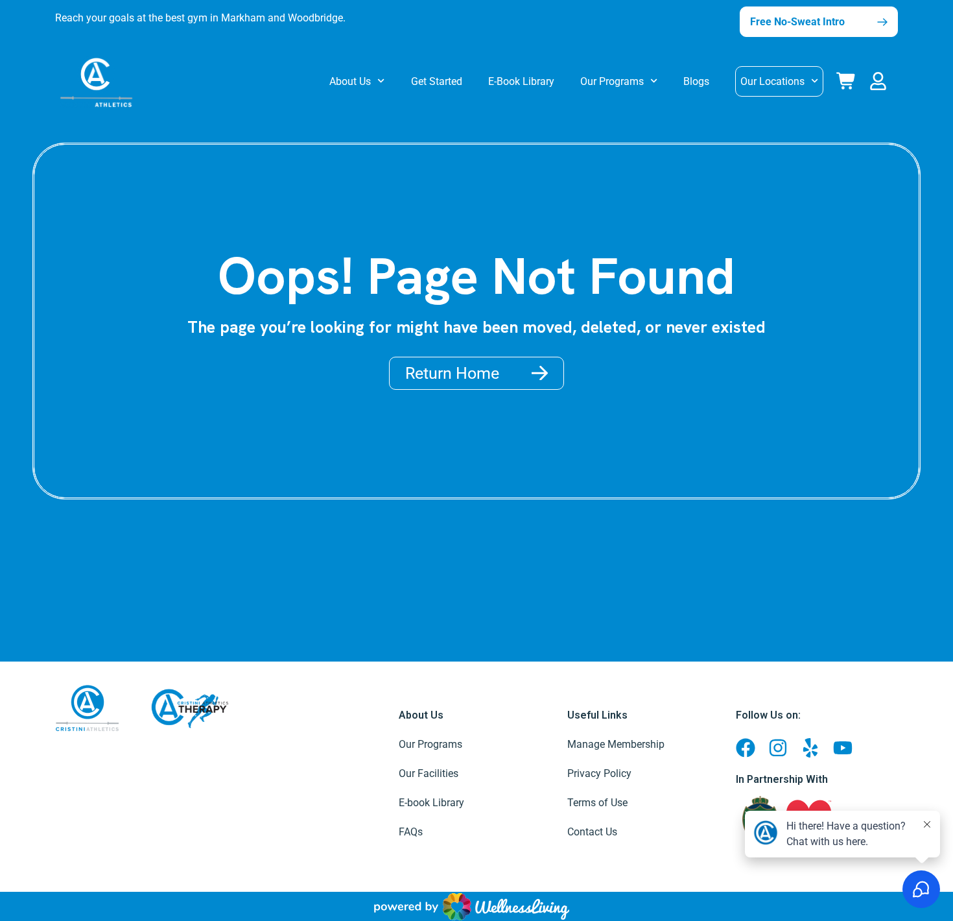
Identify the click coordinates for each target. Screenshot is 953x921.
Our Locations (772, 81)
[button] (880, 78)
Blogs (696, 81)
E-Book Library (521, 81)
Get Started (436, 81)
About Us (350, 81)
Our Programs (612, 81)
